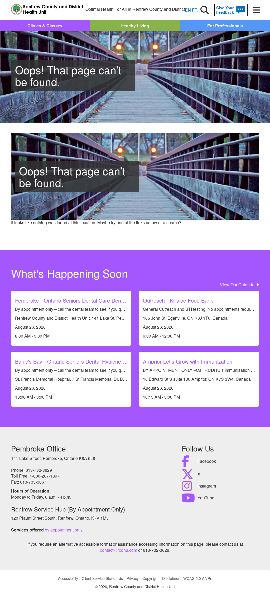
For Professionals (225, 26)
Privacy (133, 578)
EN (188, 10)
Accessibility (68, 578)
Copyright (150, 578)
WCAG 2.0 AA (195, 578)
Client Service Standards (102, 578)
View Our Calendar (238, 285)
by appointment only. (64, 530)
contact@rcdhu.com (118, 550)
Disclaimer (171, 578)
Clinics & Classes (44, 26)
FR (195, 10)
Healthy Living (134, 26)
